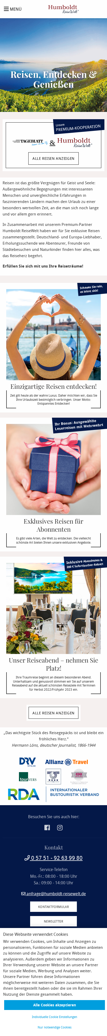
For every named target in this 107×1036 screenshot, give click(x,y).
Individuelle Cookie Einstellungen (54, 1017)
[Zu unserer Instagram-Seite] (60, 828)
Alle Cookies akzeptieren (54, 1004)
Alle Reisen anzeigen (53, 712)
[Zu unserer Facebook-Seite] (47, 828)
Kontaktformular (53, 907)
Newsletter (53, 921)
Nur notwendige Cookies (54, 1027)
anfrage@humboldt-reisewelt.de (55, 894)
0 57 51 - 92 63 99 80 (56, 857)
